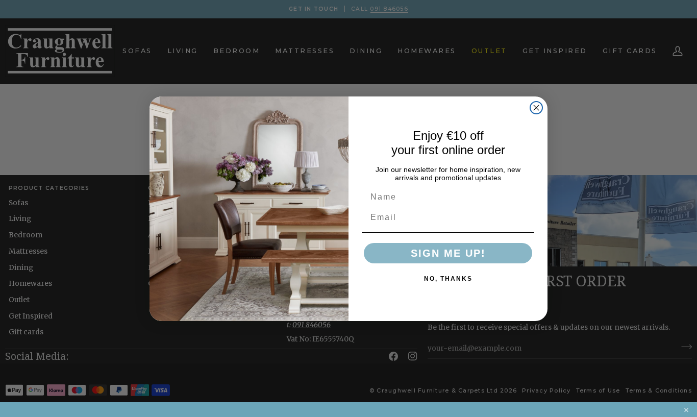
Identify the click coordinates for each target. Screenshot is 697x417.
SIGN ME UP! (448, 253)
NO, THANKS (448, 278)
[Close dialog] (536, 108)
